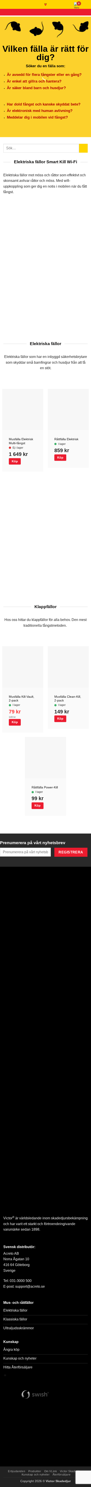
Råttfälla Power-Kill (45, 787)
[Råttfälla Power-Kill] (45, 757)
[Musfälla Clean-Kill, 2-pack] (68, 666)
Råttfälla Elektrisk (66, 439)
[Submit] (83, 148)
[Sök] (5, 4)
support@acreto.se (30, 1286)
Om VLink (50, 1471)
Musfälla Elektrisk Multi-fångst (21, 441)
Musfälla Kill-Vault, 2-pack (21, 698)
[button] (85, 5)
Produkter (34, 1471)
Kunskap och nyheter (36, 1474)
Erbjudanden (16, 1471)
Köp (15, 461)
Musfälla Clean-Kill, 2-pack (67, 698)
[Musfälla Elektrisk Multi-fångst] (22, 409)
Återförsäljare (62, 1474)
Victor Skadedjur (71, 1471)
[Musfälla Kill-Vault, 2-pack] (22, 666)
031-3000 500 (21, 1281)
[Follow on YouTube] (7, 1239)
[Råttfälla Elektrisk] (68, 409)
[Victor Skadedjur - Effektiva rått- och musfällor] (45, 4)
